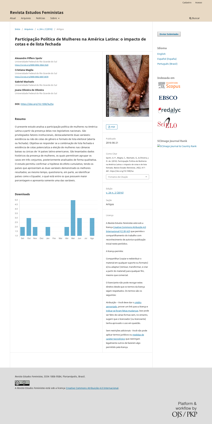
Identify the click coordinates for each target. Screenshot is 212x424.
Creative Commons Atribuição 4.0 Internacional (92, 388)
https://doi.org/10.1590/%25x (37, 104)
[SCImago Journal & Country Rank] (176, 146)
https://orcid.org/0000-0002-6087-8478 (31, 77)
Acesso (198, 2)
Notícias (40, 18)
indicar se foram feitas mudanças (122, 310)
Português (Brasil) (167, 63)
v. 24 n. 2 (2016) (45, 29)
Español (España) (167, 58)
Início (17, 29)
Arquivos (26, 18)
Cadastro (187, 2)
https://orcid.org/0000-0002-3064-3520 (31, 65)
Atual (13, 18)
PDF (113, 126)
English (161, 53)
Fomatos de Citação (118, 176)
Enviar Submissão (169, 34)
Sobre (53, 18)
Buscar (195, 18)
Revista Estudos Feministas (36, 12)
